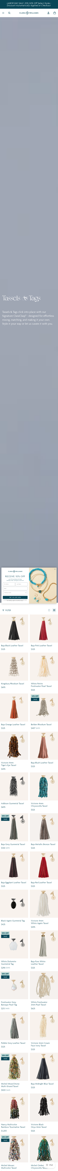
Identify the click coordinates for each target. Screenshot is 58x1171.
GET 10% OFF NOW (15, 597)
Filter (8, 610)
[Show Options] (25, 592)
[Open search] (9, 13)
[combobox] (15, 592)
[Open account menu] (48, 13)
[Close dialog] (55, 569)
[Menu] (3, 13)
